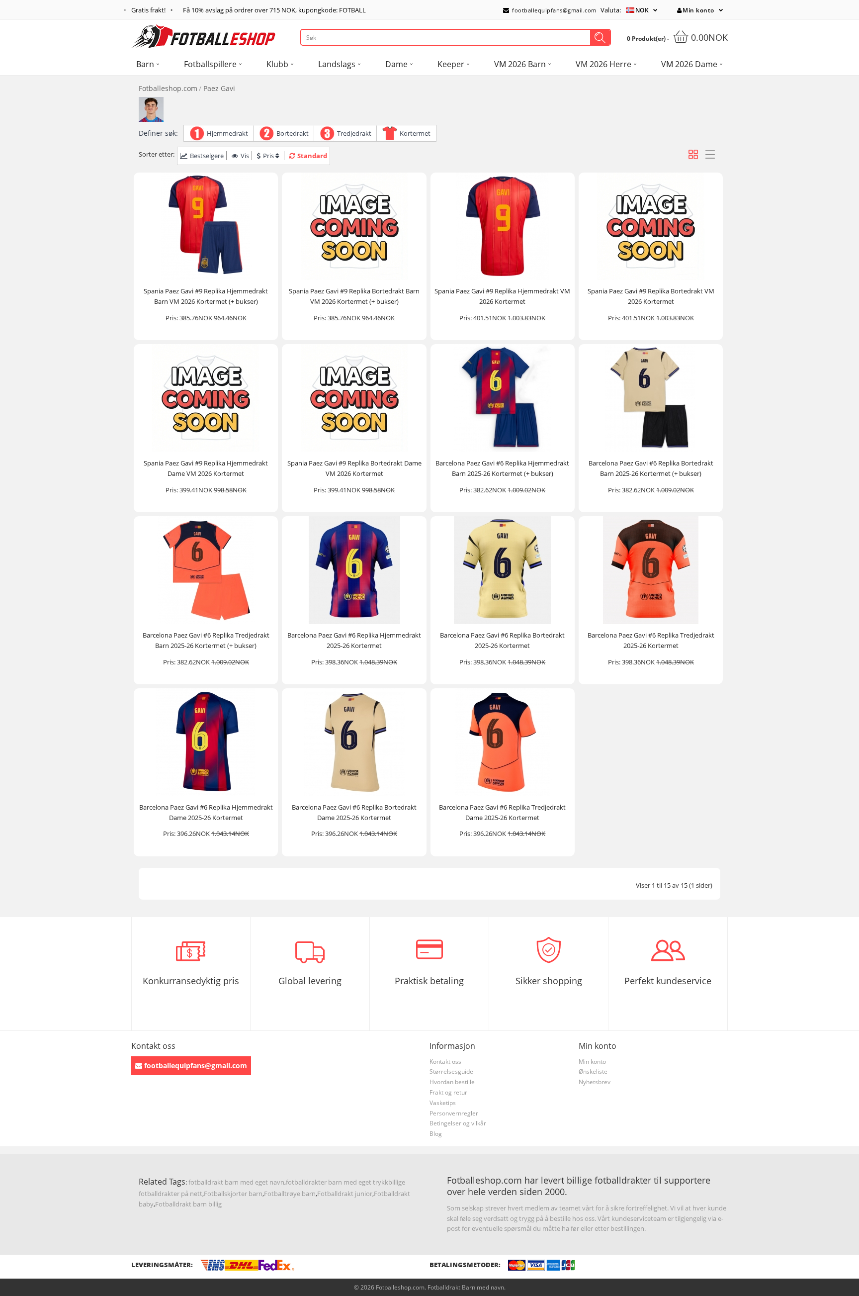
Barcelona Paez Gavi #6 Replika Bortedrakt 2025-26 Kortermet (502, 640)
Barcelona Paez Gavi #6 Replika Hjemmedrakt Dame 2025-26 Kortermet (206, 812)
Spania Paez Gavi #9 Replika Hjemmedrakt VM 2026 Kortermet (502, 296)
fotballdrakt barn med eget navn (236, 1182)
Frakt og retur (448, 1092)
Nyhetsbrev (594, 1082)
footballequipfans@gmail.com (554, 10)
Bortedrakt (292, 133)
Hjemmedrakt (227, 133)
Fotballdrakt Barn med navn (466, 1287)
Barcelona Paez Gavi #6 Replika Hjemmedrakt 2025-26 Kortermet (354, 640)
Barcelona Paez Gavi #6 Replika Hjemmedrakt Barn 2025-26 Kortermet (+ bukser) (502, 468)
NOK (642, 10)
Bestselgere (207, 155)
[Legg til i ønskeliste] (266, 271)
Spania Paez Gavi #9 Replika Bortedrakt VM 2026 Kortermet (651, 296)
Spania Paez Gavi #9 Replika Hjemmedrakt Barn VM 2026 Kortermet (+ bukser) (206, 296)
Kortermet (415, 133)
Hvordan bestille (452, 1082)
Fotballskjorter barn (233, 1193)
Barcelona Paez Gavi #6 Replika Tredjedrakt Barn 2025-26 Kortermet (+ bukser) (206, 640)
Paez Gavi (219, 88)
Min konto (698, 10)
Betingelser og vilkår (458, 1123)
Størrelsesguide (451, 1071)
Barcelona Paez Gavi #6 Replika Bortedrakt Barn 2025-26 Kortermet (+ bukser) (651, 468)
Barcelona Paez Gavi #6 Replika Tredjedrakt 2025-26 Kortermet (651, 640)
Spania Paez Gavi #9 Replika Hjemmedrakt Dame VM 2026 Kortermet (206, 468)
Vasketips (443, 1103)
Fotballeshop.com (168, 88)
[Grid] (693, 154)
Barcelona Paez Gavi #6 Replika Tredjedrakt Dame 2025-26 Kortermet (502, 812)
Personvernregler (454, 1113)
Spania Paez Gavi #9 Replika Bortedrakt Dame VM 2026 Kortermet (354, 468)
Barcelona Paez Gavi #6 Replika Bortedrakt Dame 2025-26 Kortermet (354, 812)
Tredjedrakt (354, 133)
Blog (436, 1133)
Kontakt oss (445, 1061)
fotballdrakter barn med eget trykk (337, 1182)
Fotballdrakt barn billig (188, 1204)
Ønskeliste (593, 1071)
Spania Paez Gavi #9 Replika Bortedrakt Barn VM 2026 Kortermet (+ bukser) (354, 296)
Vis (245, 155)
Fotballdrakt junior (344, 1193)
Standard (312, 155)
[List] (710, 154)
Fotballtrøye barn (290, 1193)
